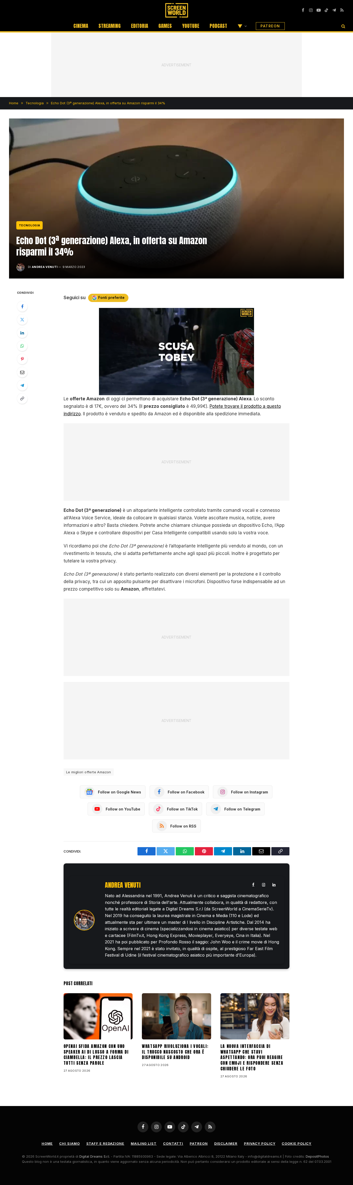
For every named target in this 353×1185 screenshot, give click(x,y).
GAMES (165, 25)
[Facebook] (22, 306)
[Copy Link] (22, 398)
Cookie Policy (296, 1143)
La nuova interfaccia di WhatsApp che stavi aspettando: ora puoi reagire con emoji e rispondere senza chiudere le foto (251, 1058)
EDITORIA (139, 25)
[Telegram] (22, 385)
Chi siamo (69, 1143)
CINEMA (80, 25)
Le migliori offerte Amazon (88, 772)
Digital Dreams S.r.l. (94, 1156)
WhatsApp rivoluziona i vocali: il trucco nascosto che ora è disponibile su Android (175, 1052)
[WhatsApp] (22, 346)
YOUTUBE (190, 25)
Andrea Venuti (44, 267)
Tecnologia (29, 225)
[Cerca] (342, 26)
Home (47, 1143)
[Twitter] (22, 319)
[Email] (22, 372)
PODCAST (218, 25)
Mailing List (144, 1143)
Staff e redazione (105, 1143)
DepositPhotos (317, 1156)
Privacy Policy (259, 1143)
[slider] (170, 391)
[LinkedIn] (22, 333)
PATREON (270, 26)
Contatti (173, 1143)
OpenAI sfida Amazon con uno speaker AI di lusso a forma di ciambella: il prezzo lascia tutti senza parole (96, 1055)
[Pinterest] (22, 359)
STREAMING (109, 25)
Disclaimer (225, 1143)
